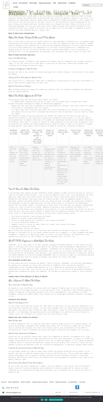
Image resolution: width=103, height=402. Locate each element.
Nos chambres (23, 3)
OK (42, 399)
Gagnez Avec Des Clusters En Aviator (23, 317)
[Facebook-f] (77, 387)
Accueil (15, 3)
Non (46, 399)
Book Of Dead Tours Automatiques (21, 33)
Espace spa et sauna (45, 3)
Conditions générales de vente (92, 394)
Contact (15, 7)
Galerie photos (62, 3)
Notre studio (33, 3)
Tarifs (54, 3)
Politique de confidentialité (73, 394)
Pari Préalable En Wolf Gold (20, 260)
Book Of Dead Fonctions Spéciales (22, 55)
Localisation (71, 3)
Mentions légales (58, 394)
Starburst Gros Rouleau (18, 299)
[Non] (100, 398)
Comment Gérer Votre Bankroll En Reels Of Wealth (28, 276)
